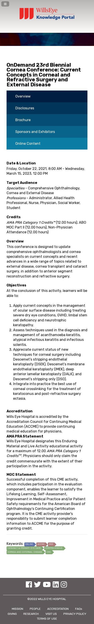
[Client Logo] (47, 20)
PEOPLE (35, 608)
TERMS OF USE (47, 618)
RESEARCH (31, 613)
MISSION (17, 608)
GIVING (12, 613)
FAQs (78, 608)
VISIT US (51, 613)
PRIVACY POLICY (74, 613)
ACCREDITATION (58, 608)
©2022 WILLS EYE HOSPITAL (47, 599)
